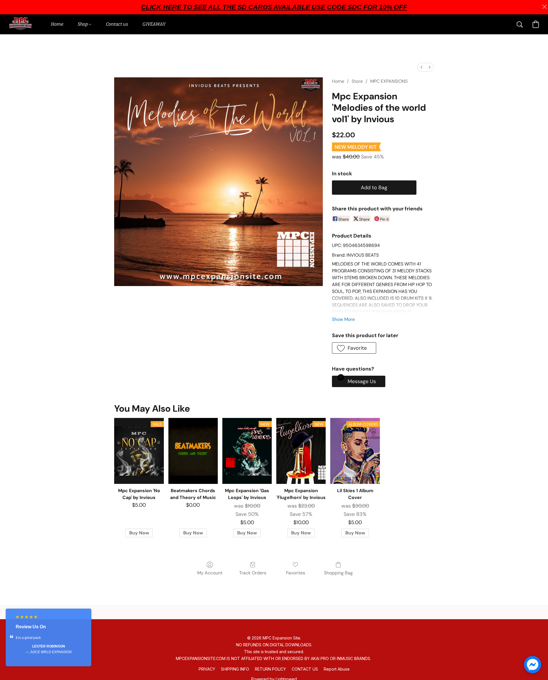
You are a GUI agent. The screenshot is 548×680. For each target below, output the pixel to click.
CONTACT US (305, 669)
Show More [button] (343, 319)
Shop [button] (83, 24)
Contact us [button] (117, 24)
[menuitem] (422, 67)
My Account (209, 573)
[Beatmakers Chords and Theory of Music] (193, 451)
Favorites (295, 573)
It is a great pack (28, 638)
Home (338, 81)
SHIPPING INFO (235, 669)
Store (357, 81)
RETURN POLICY (270, 669)
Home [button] (57, 24)
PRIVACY (207, 669)
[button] (20, 24)
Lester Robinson (48, 646)
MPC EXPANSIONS (389, 81)
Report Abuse (337, 669)
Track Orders (252, 573)
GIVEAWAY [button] (154, 24)
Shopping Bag (338, 573)
